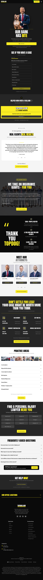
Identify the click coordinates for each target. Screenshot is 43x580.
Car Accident (14, 64)
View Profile (7, 282)
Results (10, 527)
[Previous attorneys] (18, 287)
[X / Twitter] (23, 516)
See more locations (21, 431)
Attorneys (10, 525)
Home (10, 523)
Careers (10, 531)
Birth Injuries (14, 69)
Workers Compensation (16, 79)
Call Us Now (37, 2)
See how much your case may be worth (21, 341)
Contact (10, 533)
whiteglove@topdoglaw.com (8, 549)
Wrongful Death (14, 82)
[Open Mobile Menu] (41, 1)
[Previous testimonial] (18, 158)
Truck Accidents (31, 527)
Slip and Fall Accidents (6, 368)
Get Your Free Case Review (21, 291)
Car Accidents (4, 364)
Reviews (10, 529)
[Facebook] (20, 516)
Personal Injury (30, 523)
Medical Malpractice (15, 72)
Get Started (21, 116)
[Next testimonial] (25, 158)
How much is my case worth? (7, 448)
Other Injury (14, 85)
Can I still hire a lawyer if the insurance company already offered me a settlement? (19, 458)
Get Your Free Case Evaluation (21, 166)
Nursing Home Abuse (15, 74)
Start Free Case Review (21, 209)
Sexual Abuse (14, 77)
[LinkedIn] (26, 516)
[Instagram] (17, 516)
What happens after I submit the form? (9, 455)
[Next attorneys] (25, 287)
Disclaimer (23, 574)
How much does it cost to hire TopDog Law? (10, 445)
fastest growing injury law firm (14, 193)
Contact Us (35, 467)
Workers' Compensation (6, 385)
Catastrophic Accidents (6, 371)
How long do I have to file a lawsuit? (8, 461)
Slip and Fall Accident (15, 66)
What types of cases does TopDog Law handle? (11, 451)
